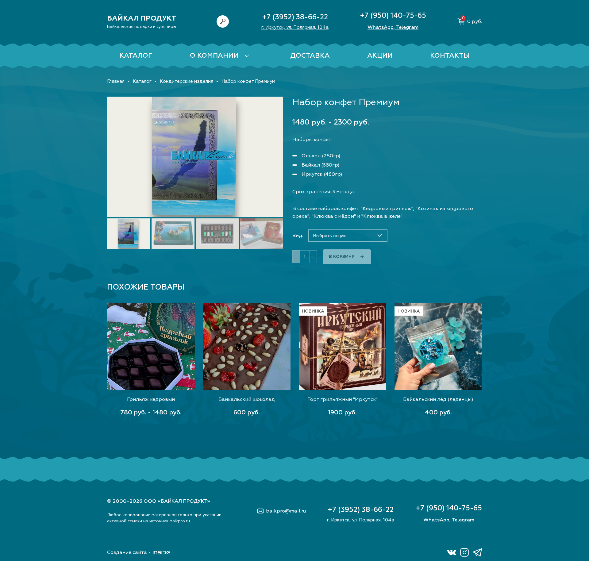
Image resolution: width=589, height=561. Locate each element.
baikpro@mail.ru (286, 511)
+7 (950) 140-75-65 (393, 15)
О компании (214, 55)
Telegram (407, 27)
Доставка (310, 55)
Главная (116, 81)
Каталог (135, 55)
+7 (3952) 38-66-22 (295, 17)
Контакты (450, 55)
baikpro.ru (180, 521)
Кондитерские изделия (186, 81)
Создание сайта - (129, 552)
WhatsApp (381, 27)
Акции (380, 55)
